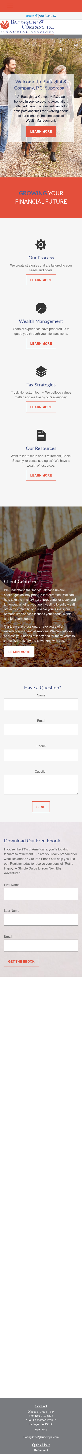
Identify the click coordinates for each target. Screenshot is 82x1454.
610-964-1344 (46, 1412)
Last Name (11, 910)
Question (41, 771)
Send (41, 807)
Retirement (41, 1450)
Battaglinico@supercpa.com (41, 1437)
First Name (12, 884)
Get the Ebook (21, 961)
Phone (41, 746)
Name (41, 695)
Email (41, 720)
